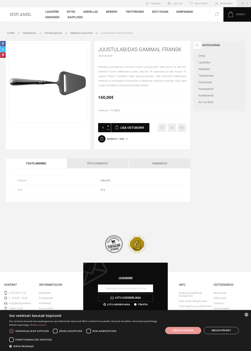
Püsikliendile (46, 298)
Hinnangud (159, 163)
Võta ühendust (98, 163)
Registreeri (156, 3)
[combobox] (246, 314)
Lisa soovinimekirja (162, 128)
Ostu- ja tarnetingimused (193, 301)
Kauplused (75, 17)
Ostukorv (219, 303)
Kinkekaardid (206, 95)
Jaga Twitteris (3, 49)
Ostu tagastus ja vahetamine (195, 306)
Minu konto (220, 292)
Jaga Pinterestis (3, 55)
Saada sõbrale (182, 128)
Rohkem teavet (38, 324)
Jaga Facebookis (3, 43)
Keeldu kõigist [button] (221, 330)
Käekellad (204, 69)
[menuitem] (56, 293)
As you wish (46, 308)
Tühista (143, 304)
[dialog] (125, 330)
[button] (84, 346)
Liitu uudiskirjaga (118, 304)
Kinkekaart (45, 303)
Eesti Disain (205, 82)
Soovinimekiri (221, 308)
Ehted (202, 55)
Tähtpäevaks (206, 75)
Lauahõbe (204, 62)
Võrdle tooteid (226, 3)
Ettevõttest (45, 292)
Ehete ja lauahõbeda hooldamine (190, 294)
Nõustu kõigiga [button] (183, 330)
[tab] (36, 163)
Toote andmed (36, 163)
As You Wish (206, 102)
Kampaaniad (206, 88)
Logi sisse (177, 3)
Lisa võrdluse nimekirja (172, 128)
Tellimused (220, 298)
